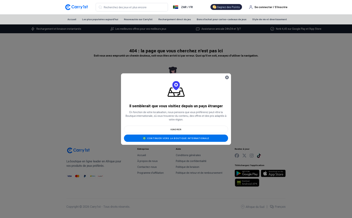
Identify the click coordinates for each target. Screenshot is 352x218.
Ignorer (176, 129)
